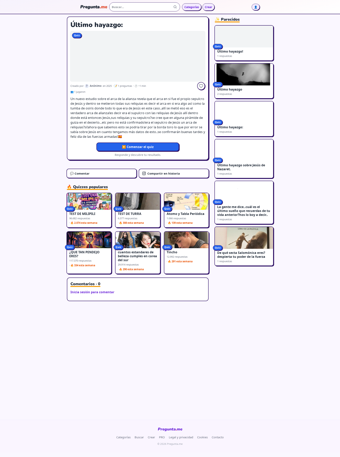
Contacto (218, 437)
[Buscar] (175, 7)
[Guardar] (201, 86)
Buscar (139, 437)
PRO (162, 437)
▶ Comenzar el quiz (138, 147)
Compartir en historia (163, 173)
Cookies (202, 437)
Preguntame (170, 429)
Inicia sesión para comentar (92, 292)
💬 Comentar (80, 173)
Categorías (191, 7)
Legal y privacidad (181, 437)
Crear (208, 7)
